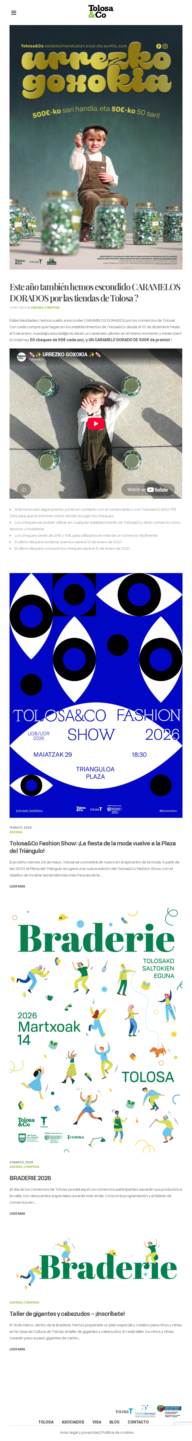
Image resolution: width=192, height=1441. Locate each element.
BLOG (115, 1421)
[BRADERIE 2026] (96, 1029)
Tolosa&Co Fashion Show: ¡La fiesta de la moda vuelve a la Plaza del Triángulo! (93, 847)
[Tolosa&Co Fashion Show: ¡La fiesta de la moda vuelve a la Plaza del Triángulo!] (96, 694)
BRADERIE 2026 (30, 1178)
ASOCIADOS (73, 1421)
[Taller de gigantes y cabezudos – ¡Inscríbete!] (96, 1263)
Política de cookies (118, 1432)
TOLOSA (46, 1421)
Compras (52, 307)
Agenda (37, 307)
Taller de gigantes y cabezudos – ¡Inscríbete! (67, 1314)
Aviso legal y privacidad (80, 1432)
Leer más (17, 886)
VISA (96, 1421)
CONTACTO (138, 1421)
